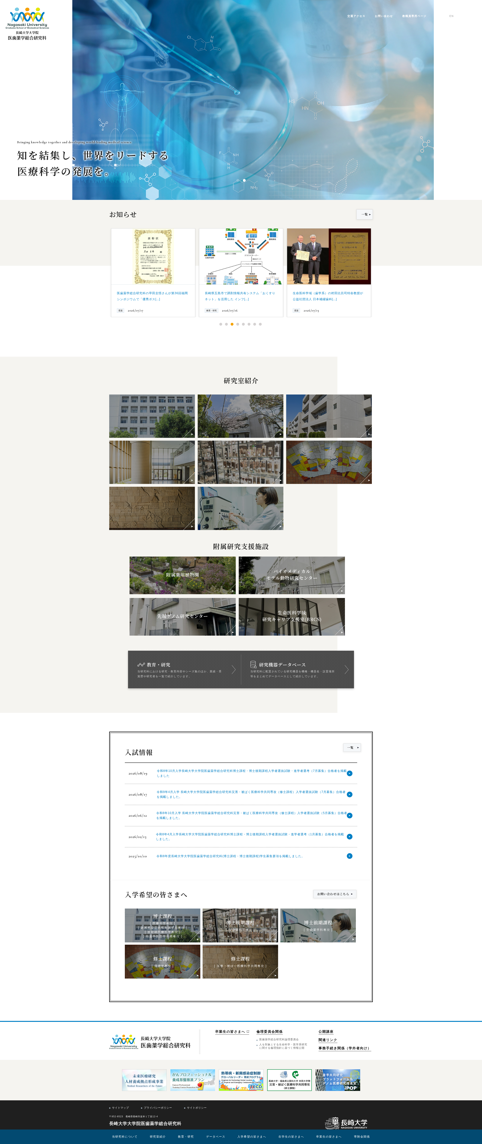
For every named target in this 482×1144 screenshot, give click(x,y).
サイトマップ (120, 1107)
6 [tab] (249, 324)
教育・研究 (186, 1136)
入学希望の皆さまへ (251, 1136)
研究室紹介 (158, 1136)
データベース (215, 1136)
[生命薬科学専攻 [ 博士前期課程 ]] (240, 508)
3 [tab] (232, 324)
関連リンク (328, 1040)
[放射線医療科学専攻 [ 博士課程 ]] (329, 416)
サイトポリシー (197, 1107)
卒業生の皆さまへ (329, 1136)
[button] (237, 180)
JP (443, 16)
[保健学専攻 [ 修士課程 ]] (329, 462)
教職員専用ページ (414, 16)
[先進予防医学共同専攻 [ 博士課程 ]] (152, 462)
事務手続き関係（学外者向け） (345, 1048)
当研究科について (125, 1136)
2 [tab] (226, 324)
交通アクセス (356, 16)
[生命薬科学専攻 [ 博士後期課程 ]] (240, 462)
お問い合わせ (384, 16)
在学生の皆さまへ (291, 1136)
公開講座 (326, 1032)
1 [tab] (220, 324)
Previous (106, 262)
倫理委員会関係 (269, 1032)
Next (376, 262)
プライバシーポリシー (158, 1107)
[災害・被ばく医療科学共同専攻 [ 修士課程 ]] (152, 508)
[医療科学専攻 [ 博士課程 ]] (152, 416)
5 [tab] (243, 324)
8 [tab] (260, 324)
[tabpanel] (153, 272)
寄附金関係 (362, 1136)
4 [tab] (237, 324)
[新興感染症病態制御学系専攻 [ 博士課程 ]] (240, 416)
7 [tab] (254, 324)
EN (451, 16)
